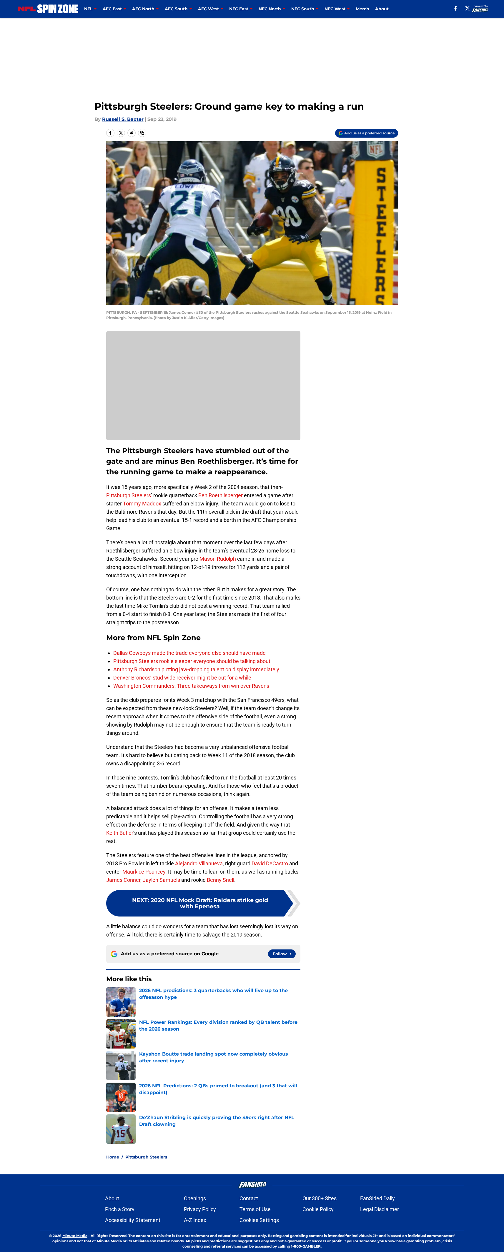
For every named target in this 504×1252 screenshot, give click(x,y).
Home (112, 1157)
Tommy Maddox (142, 503)
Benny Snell (220, 880)
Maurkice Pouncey (143, 872)
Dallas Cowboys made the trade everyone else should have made (189, 653)
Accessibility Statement (132, 1220)
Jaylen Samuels (161, 880)
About (382, 8)
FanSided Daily (377, 1198)
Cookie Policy (318, 1209)
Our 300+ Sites (319, 1198)
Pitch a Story (119, 1209)
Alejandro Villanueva (199, 863)
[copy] (142, 133)
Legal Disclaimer (379, 1209)
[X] (467, 8)
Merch (362, 8)
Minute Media (74, 1235)
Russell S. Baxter (123, 119)
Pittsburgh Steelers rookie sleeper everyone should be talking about (191, 661)
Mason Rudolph (217, 559)
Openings (195, 1198)
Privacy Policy (200, 1209)
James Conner (123, 880)
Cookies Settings (259, 1220)
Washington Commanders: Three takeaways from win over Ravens (191, 686)
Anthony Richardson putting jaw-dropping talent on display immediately (196, 669)
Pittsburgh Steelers (128, 495)
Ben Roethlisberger (220, 495)
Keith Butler (119, 833)
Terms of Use (255, 1209)
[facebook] (455, 8)
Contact (248, 1198)
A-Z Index (195, 1220)
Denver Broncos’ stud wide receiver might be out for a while (182, 678)
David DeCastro (270, 863)
